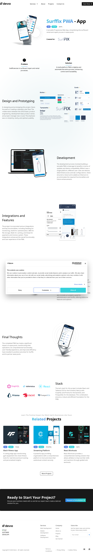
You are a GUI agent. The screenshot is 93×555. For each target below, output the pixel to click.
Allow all (73, 290)
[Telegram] (89, 549)
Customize (45, 290)
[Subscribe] (89, 535)
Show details (78, 284)
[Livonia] (5, 532)
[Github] (84, 549)
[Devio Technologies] (5, 3)
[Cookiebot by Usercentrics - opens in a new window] (73, 263)
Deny (20, 290)
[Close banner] (85, 263)
